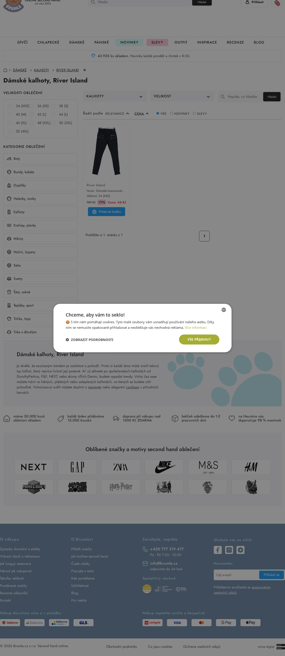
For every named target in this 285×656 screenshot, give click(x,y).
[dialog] (142, 328)
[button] (89, 339)
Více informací (196, 327)
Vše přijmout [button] (199, 339)
